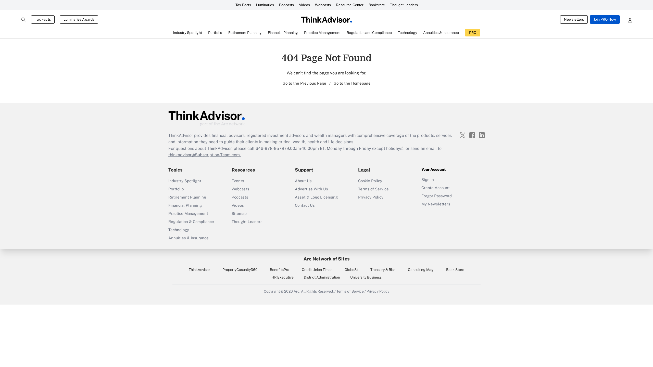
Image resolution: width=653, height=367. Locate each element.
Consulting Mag (421, 270)
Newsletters (574, 19)
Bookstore (377, 5)
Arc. (297, 291)
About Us (303, 181)
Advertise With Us (311, 189)
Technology (178, 230)
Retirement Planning (187, 197)
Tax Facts (243, 5)
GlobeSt (351, 270)
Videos (304, 5)
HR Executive (282, 277)
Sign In (427, 179)
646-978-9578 (270, 148)
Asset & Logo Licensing (316, 197)
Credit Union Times (317, 270)
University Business (366, 277)
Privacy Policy (370, 197)
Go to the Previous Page (304, 83)
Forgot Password (436, 196)
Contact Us (305, 205)
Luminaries (265, 5)
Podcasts (286, 5)
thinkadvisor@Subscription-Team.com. (204, 154)
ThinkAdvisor (199, 270)
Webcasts (323, 5)
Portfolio (176, 189)
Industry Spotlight (184, 181)
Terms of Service (373, 189)
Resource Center (349, 5)
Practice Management (188, 213)
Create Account (435, 188)
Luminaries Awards (79, 19)
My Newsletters (435, 204)
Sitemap (239, 213)
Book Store (455, 270)
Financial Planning (185, 205)
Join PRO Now (605, 19)
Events (238, 181)
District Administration (322, 277)
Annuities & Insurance (188, 238)
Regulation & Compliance (191, 221)
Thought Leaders (404, 5)
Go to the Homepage (352, 83)
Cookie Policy (370, 181)
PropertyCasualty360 (240, 270)
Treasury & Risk (383, 270)
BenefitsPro (279, 270)
